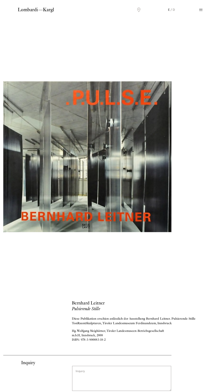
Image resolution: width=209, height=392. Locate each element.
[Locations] (138, 10)
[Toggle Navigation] (201, 10)
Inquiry (80, 370)
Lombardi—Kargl (36, 10)
